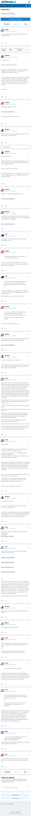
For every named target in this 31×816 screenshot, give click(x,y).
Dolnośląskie (13, 14)
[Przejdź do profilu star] (2, 235)
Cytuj (5, 42)
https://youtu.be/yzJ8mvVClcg (8, 223)
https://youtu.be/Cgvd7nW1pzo (8, 571)
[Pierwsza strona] (2, 24)
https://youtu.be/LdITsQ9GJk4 (7, 345)
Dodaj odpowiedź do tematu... (11, 787)
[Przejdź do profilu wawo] (2, 379)
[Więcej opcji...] (28, 30)
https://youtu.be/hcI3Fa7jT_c (7, 567)
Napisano (11, 31)
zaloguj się (19, 780)
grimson (7, 55)
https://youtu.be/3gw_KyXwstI (7, 562)
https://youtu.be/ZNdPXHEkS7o (8, 198)
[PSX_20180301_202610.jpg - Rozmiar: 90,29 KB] (7, 536)
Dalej (26, 24)
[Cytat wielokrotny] (2, 43)
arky (6, 546)
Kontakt (18, 812)
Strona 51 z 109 (17, 24)
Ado (6, 754)
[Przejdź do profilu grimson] (2, 56)
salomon (19, 34)
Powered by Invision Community (15, 813)
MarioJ (7, 623)
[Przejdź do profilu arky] (2, 547)
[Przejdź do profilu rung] (2, 440)
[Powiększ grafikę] (14, 219)
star (6, 234)
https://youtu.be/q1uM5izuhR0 (7, 557)
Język (12, 812)
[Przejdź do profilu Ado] (2, 755)
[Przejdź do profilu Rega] (2, 732)
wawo (6, 378)
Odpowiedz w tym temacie (15, 19)
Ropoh (7, 29)
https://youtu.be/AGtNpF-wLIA (8, 111)
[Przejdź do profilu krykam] (2, 103)
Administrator (11, 13)
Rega (6, 731)
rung (6, 439)
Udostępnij (15, 795)
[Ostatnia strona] (29, 24)
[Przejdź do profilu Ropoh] (2, 30)
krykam (7, 102)
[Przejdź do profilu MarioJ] (2, 623)
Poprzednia (7, 24)
